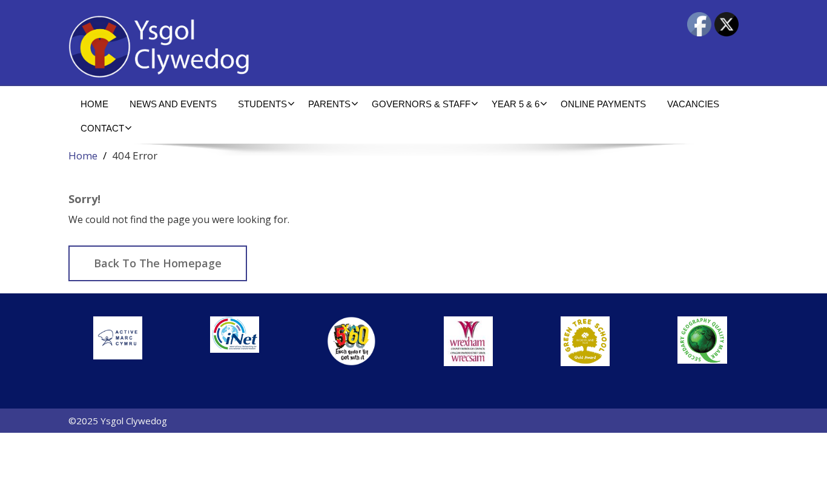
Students (262, 104)
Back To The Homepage (158, 263)
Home (94, 104)
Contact (102, 128)
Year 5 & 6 (515, 104)
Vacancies (693, 104)
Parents (329, 104)
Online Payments (603, 104)
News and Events (173, 104)
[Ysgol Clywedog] (236, 47)
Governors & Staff (421, 104)
